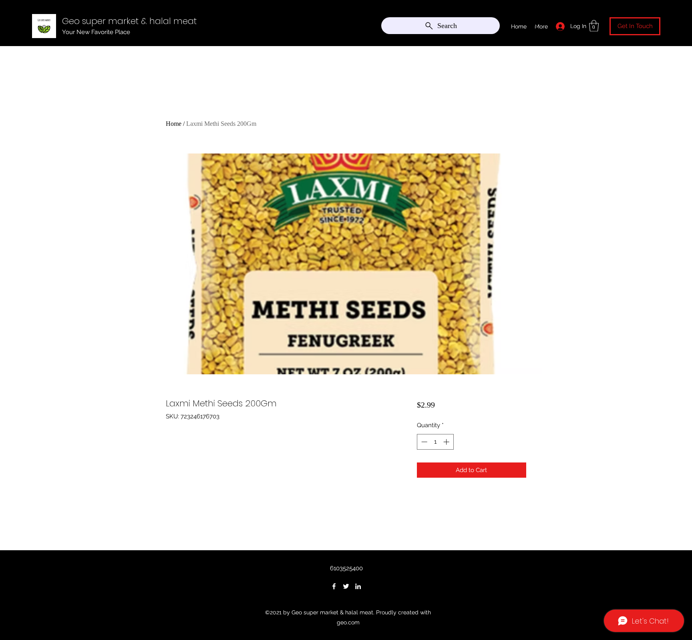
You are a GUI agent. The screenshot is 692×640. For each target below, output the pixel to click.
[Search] (533, 24)
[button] (594, 26)
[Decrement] (423, 441)
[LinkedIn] (358, 586)
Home (173, 123)
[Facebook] (334, 586)
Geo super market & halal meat (129, 21)
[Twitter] (346, 586)
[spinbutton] (435, 441)
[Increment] (447, 441)
